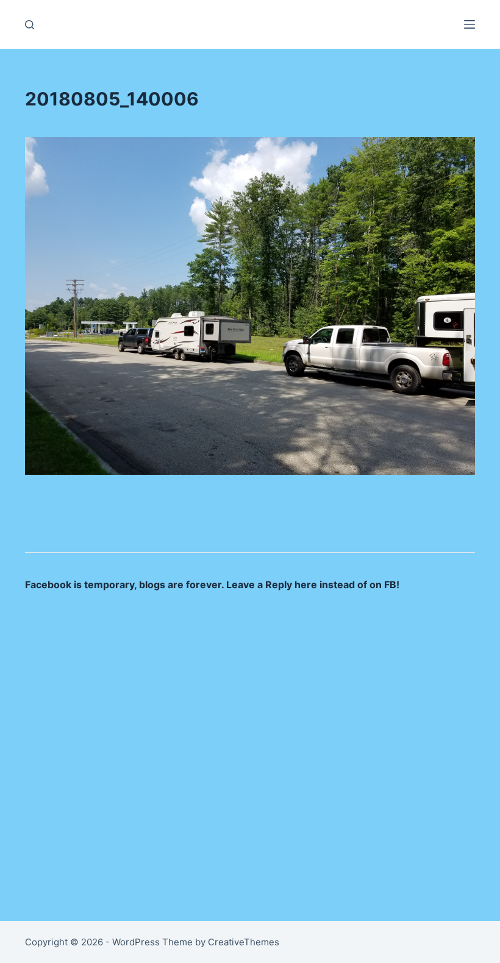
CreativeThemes (243, 942)
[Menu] (469, 24)
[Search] (29, 24)
